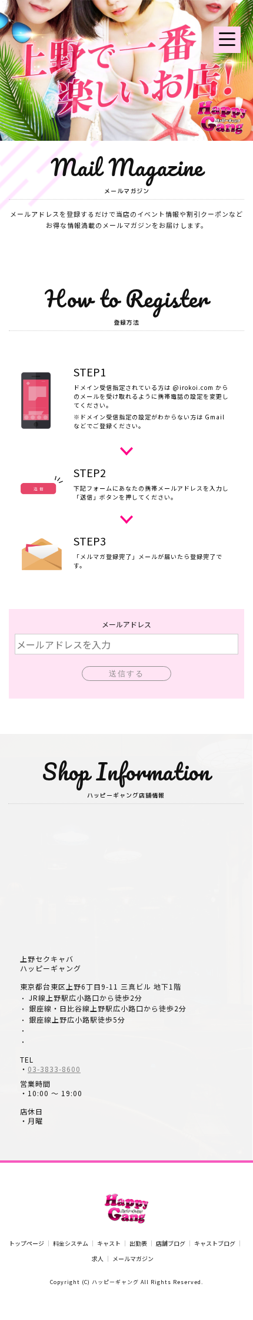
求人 (98, 1259)
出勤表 (138, 1243)
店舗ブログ (170, 1243)
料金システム (70, 1243)
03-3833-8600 (54, 1069)
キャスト (109, 1243)
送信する (126, 673)
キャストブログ (214, 1243)
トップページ (26, 1243)
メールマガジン (133, 1259)
